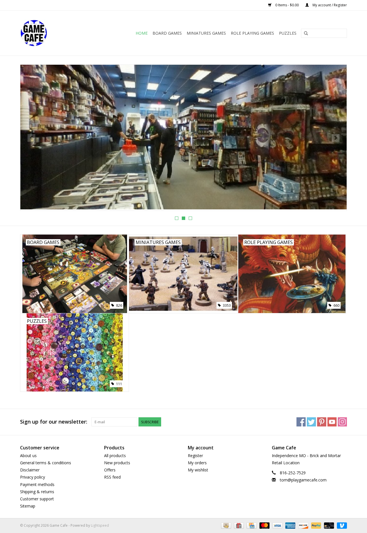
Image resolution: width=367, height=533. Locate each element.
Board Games (167, 33)
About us (28, 455)
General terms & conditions (45, 462)
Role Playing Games (252, 33)
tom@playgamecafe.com (303, 480)
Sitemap (27, 506)
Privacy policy (32, 477)
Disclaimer (30, 470)
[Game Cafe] (39, 33)
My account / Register (329, 5)
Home (142, 33)
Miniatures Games (206, 33)
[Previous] (31, 138)
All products (115, 455)
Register (195, 455)
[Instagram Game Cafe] (342, 421)
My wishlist (198, 470)
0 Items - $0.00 (287, 5)
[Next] (335, 138)
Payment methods (37, 484)
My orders (197, 462)
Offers (110, 470)
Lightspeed (100, 525)
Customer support (37, 498)
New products (117, 462)
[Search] (306, 33)
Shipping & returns (37, 491)
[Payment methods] (225, 525)
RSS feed (112, 477)
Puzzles (287, 33)
